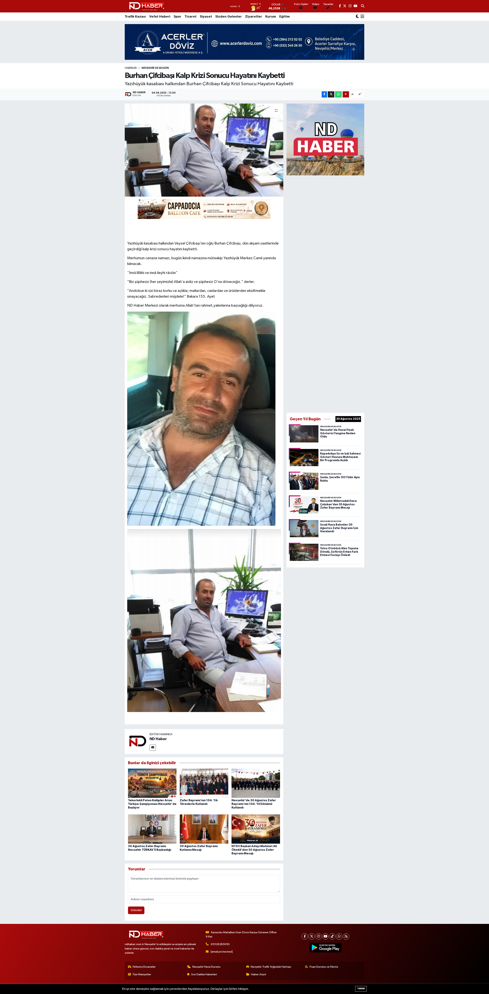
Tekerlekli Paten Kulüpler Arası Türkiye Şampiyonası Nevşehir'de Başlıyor (152, 804)
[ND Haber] (146, 6)
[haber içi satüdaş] (204, 209)
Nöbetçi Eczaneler (144, 966)
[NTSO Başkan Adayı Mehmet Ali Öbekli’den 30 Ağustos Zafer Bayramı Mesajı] (256, 828)
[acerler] (244, 42)
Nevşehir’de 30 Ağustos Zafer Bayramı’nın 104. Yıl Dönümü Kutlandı (254, 804)
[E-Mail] (153, 747)
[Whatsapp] (339, 936)
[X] (311, 936)
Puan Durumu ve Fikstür (324, 966)
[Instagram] (318, 936)
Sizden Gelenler (228, 16)
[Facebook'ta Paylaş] (324, 94)
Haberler (131, 68)
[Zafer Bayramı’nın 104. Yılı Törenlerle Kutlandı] (204, 783)
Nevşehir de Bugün (155, 68)
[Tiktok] (332, 936)
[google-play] (325, 947)
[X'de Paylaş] (331, 94)
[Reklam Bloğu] (325, 139)
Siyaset (206, 16)
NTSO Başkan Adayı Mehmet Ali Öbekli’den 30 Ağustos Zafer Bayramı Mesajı (254, 850)
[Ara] (362, 6)
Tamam (361, 989)
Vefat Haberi (159, 16)
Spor (177, 16)
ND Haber (158, 739)
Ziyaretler (253, 16)
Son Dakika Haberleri (204, 974)
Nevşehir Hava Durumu (206, 966)
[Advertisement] (325, 293)
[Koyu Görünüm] (357, 16)
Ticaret (191, 16)
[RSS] (346, 936)
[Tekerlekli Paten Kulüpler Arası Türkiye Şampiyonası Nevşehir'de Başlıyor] (152, 783)
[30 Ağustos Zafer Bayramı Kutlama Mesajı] (204, 828)
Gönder (136, 910)
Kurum (270, 16)
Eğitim (284, 16)
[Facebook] (305, 936)
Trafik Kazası (135, 16)
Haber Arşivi (258, 974)
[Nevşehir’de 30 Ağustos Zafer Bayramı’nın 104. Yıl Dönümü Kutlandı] (256, 783)
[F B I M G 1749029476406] (204, 620)
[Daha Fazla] (346, 94)
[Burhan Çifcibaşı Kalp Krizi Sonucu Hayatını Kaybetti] (204, 150)
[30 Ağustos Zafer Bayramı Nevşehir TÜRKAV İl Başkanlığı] (152, 828)
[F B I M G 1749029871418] (201, 418)
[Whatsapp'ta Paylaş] (338, 94)
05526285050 (220, 944)
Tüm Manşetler (141, 974)
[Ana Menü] (361, 16)
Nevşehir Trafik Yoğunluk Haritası (271, 966)
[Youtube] (325, 936)
